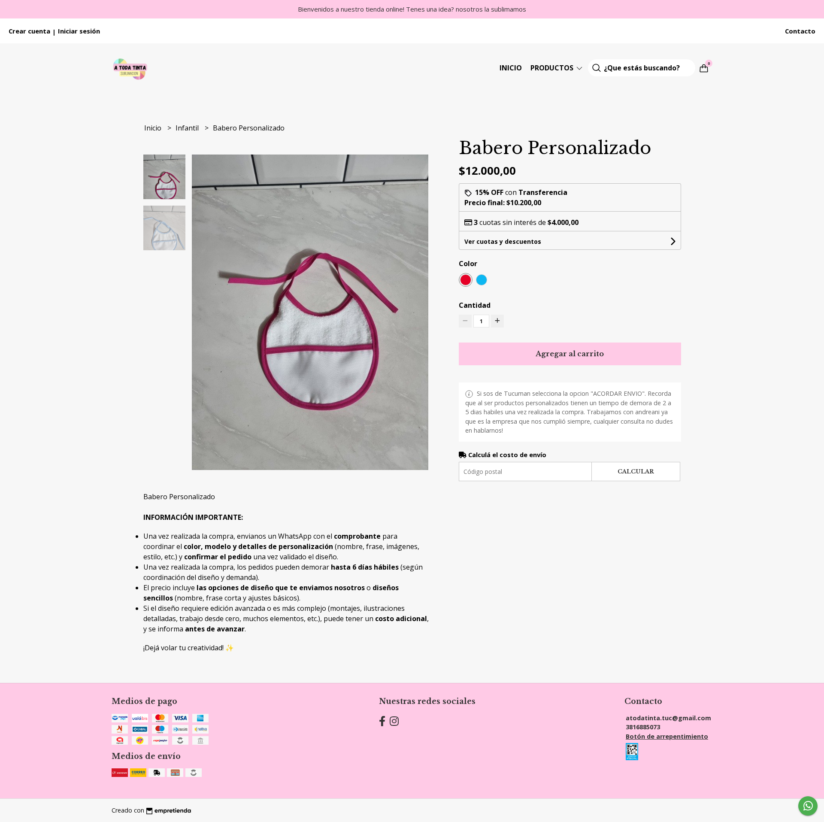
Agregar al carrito (570, 353)
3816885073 (643, 727)
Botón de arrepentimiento (667, 736)
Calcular (636, 471)
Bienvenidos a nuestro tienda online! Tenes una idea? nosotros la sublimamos (412, 9)
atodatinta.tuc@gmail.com (668, 718)
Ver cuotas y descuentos (502, 241)
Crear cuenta (29, 31)
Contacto (800, 31)
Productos (552, 68)
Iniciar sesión (79, 31)
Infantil (188, 128)
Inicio (511, 68)
